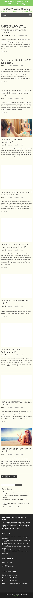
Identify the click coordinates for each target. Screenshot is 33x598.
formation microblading (8, 566)
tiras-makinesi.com (7, 562)
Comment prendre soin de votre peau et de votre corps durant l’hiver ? (16, 93)
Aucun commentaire (17, 35)
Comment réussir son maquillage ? (11, 140)
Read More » (4, 51)
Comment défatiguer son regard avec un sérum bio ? (16, 193)
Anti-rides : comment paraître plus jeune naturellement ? (15, 245)
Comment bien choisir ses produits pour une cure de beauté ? (13, 30)
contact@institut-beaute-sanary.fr (12, 1)
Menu (5, 15)
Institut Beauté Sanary (16, 9)
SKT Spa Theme (16, 596)
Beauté (25, 35)
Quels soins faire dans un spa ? (11, 507)
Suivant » (14, 476)
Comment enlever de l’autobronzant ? (11, 350)
